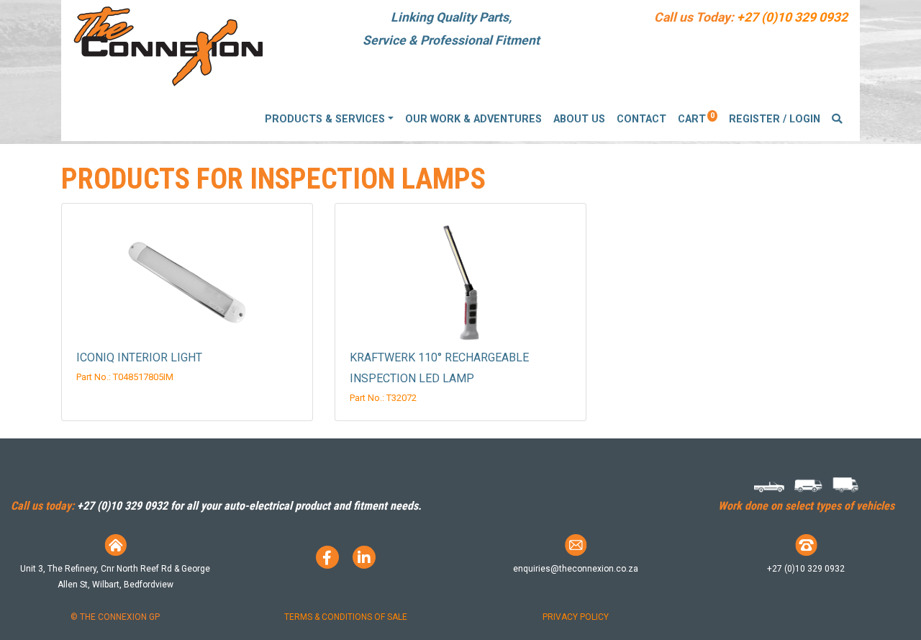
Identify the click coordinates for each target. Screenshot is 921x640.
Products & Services (325, 119)
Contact (641, 119)
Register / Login (774, 119)
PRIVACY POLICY (576, 617)
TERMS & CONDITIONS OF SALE (345, 617)
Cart (696, 118)
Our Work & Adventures (473, 119)
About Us (579, 119)
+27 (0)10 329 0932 (792, 17)
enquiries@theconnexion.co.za (575, 569)
